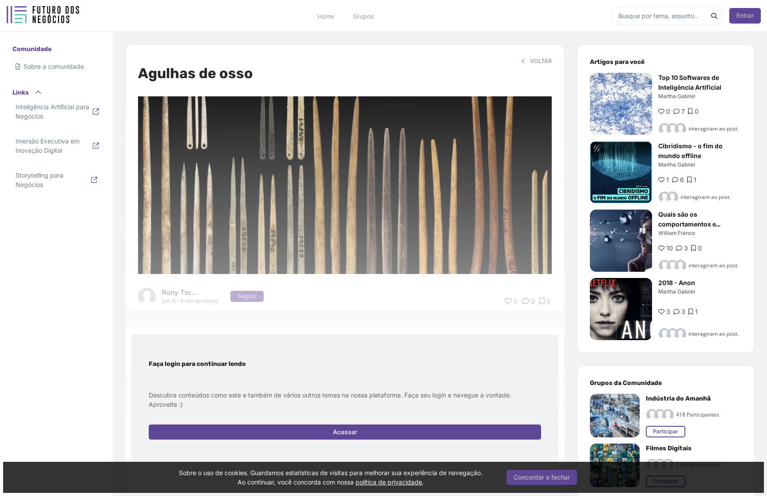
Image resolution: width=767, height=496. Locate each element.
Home (325, 16)
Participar (665, 431)
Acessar (345, 432)
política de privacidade (389, 482)
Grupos (363, 16)
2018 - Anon (676, 282)
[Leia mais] (621, 104)
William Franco (676, 233)
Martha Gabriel (676, 96)
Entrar (745, 15)
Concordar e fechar (542, 477)
